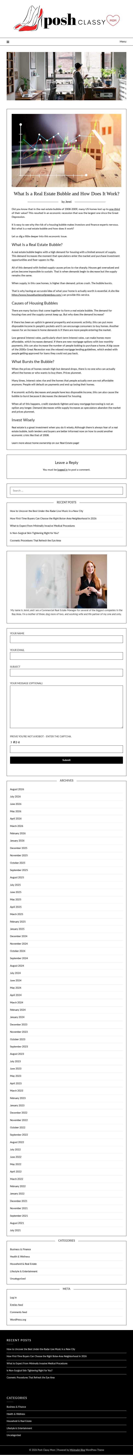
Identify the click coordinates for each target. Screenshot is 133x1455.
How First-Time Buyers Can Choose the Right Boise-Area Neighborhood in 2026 (53, 518)
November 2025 (19, 855)
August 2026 (17, 789)
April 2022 (16, 1171)
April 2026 (16, 819)
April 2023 (16, 1083)
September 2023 (19, 1047)
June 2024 (15, 980)
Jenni (68, 201)
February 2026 (18, 833)
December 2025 (18, 848)
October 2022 (17, 1127)
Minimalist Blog (77, 1450)
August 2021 (17, 1223)
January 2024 (17, 1017)
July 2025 (15, 885)
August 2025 (17, 877)
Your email (17, 650)
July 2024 (15, 973)
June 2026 (15, 804)
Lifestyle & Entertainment (23, 1271)
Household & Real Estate (23, 1264)
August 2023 (17, 1054)
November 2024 (19, 944)
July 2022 (15, 1149)
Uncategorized (17, 1279)
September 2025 (19, 870)
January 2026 (17, 841)
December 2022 (18, 1113)
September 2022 (19, 1135)
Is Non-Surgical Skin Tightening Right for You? (34, 533)
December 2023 (18, 1024)
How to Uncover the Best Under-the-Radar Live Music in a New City (46, 511)
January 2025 (17, 929)
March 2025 (16, 914)
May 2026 (15, 811)
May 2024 (15, 988)
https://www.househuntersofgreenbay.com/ (37, 295)
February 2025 (18, 922)
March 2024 (16, 1002)
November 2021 (19, 1208)
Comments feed (18, 1312)
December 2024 (18, 936)
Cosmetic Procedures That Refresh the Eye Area (35, 540)
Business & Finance (20, 1249)
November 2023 (19, 1032)
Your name (17, 633)
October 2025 (17, 863)
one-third (114, 209)
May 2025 (15, 899)
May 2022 (15, 1164)
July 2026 (15, 796)
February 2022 (18, 1186)
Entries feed (16, 1305)
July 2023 (15, 1061)
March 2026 (16, 826)
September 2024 (19, 958)
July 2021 (15, 1230)
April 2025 (16, 907)
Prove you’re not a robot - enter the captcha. (41, 736)
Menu (123, 41)
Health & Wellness (20, 1257)
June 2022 (15, 1157)
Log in (13, 1298)
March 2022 (16, 1179)
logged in (62, 469)
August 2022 (17, 1142)
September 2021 (19, 1216)
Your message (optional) (26, 683)
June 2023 (15, 1069)
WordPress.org (18, 1320)
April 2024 (16, 995)
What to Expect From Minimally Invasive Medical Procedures (42, 526)
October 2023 (17, 1039)
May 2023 (15, 1076)
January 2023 (17, 1105)
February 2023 (18, 1098)
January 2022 (17, 1193)
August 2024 (17, 966)
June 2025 (15, 892)
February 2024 (18, 1010)
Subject (15, 667)
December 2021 (18, 1201)
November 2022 (19, 1120)
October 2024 (17, 951)
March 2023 (16, 1091)
